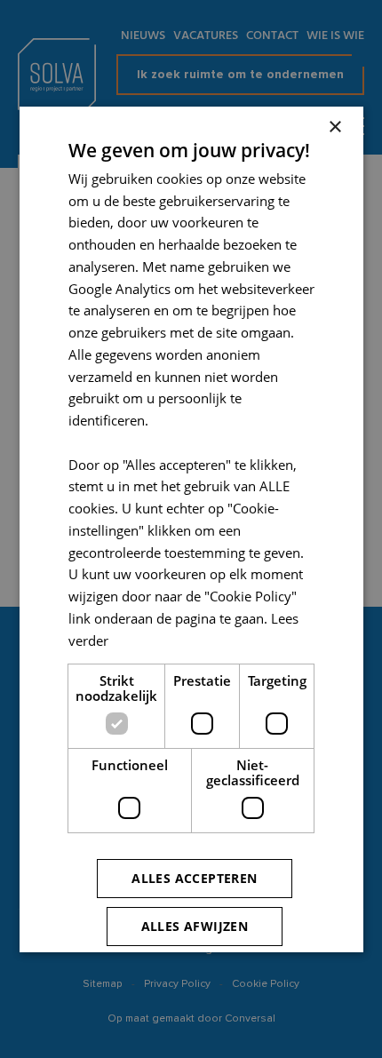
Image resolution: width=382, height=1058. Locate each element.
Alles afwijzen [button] (194, 926)
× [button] (334, 126)
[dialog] (191, 529)
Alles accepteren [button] (194, 878)
